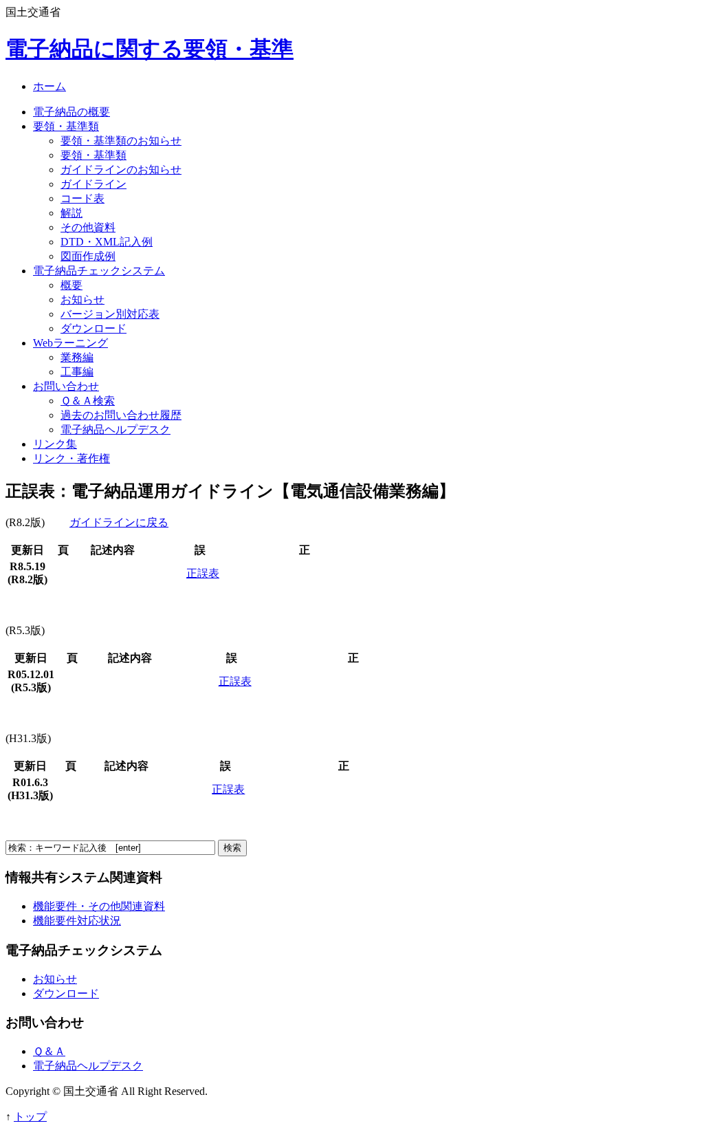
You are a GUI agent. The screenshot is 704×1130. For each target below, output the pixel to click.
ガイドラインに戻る (118, 522)
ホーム (49, 86)
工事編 (77, 372)
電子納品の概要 (71, 112)
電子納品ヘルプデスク (115, 429)
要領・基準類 (66, 126)
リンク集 (55, 444)
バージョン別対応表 (110, 314)
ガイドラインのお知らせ (121, 169)
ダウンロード (93, 328)
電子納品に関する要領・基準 (150, 48)
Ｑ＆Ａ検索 (87, 400)
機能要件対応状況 (77, 920)
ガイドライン (93, 184)
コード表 (82, 198)
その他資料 (88, 227)
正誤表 (202, 573)
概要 (71, 285)
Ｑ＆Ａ (49, 1051)
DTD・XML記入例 (106, 242)
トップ (30, 1116)
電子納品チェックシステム (99, 270)
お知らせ (82, 299)
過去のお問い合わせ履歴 (121, 415)
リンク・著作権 (71, 458)
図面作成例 (88, 256)
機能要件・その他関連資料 (99, 906)
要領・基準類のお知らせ (121, 140)
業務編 (77, 357)
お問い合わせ (66, 386)
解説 (71, 213)
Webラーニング (70, 343)
